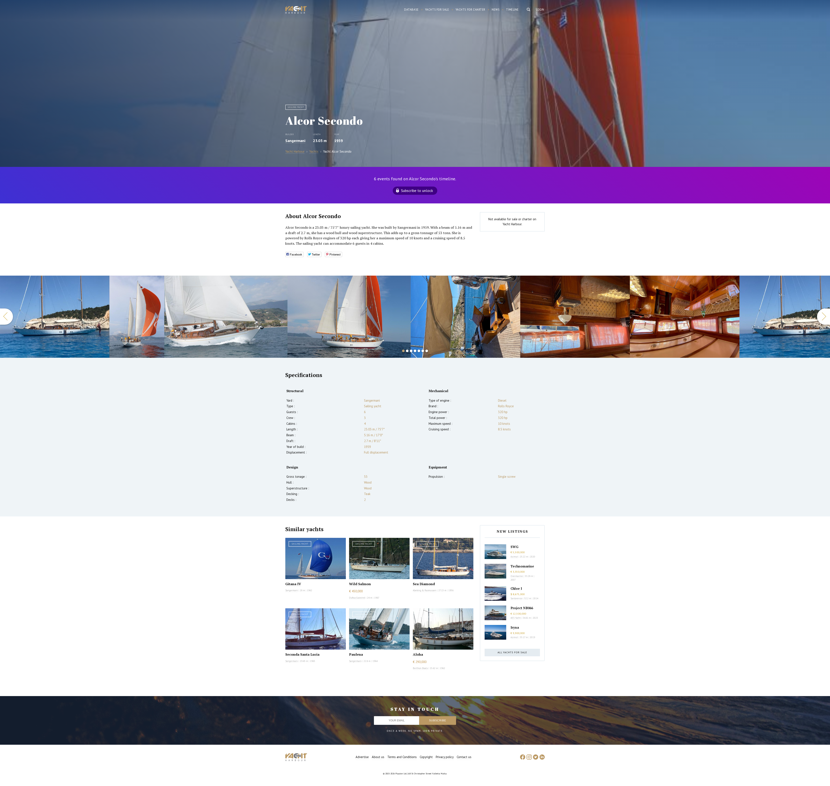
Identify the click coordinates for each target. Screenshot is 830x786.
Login (540, 9)
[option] (55, 317)
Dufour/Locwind (357, 597)
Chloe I (516, 588)
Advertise (362, 757)
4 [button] (415, 351)
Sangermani (295, 140)
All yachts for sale (512, 652)
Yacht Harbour (296, 10)
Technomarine (522, 566)
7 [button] (426, 351)
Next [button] (823, 316)
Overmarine (517, 576)
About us (378, 757)
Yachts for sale (437, 9)
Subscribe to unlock (417, 190)
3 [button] (411, 351)
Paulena (356, 654)
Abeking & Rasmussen (424, 590)
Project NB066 (522, 608)
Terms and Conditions (402, 757)
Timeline (512, 9)
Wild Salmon (360, 584)
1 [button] (403, 351)
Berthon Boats (420, 668)
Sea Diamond (424, 584)
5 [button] (419, 351)
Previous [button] (6, 316)
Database (411, 9)
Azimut (514, 556)
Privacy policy (445, 757)
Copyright (426, 757)
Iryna (515, 627)
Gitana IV (293, 584)
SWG (514, 547)
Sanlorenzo (516, 598)
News (496, 9)
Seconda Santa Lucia (302, 654)
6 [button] (422, 351)
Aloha (418, 654)
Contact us (464, 757)
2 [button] (407, 351)
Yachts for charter (470, 9)
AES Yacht (516, 617)
